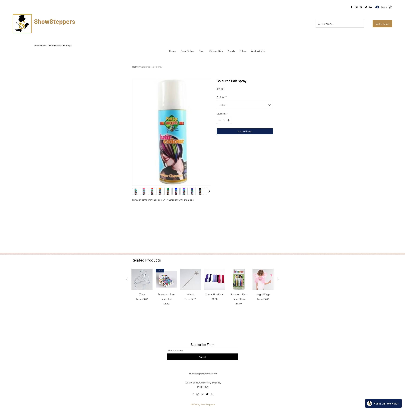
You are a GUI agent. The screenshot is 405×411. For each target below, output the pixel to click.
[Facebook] (351, 7)
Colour (222, 97)
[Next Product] (278, 279)
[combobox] (245, 105)
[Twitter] (365, 7)
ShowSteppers (54, 21)
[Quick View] (142, 279)
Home (135, 66)
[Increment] (229, 120)
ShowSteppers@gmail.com (203, 373)
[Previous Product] (127, 279)
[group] (202, 293)
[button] (390, 7)
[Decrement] (219, 120)
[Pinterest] (361, 7)
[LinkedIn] (370, 7)
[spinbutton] (224, 120)
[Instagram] (356, 7)
